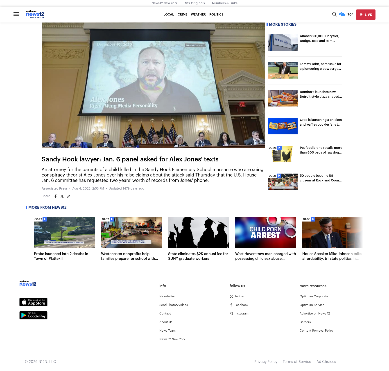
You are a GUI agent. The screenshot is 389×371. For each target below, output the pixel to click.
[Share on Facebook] (55, 196)
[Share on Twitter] (62, 196)
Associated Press (55, 188)
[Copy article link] (68, 196)
